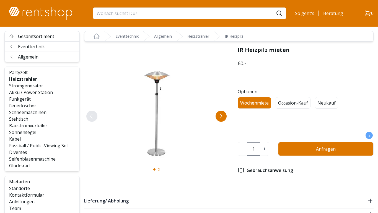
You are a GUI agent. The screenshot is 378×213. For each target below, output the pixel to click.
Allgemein (28, 57)
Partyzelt (18, 72)
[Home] (96, 36)
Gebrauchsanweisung (270, 170)
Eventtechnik (31, 47)
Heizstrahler (23, 79)
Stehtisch (18, 119)
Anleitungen (22, 202)
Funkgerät (20, 99)
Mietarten (19, 182)
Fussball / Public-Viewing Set (38, 146)
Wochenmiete (254, 103)
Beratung (333, 13)
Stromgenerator (26, 86)
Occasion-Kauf (293, 103)
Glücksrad (19, 166)
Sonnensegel (22, 132)
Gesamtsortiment (36, 36)
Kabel (15, 139)
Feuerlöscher (22, 106)
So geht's (304, 13)
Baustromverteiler (28, 126)
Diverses (18, 152)
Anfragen (326, 149)
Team (15, 208)
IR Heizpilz (234, 36)
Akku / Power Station (31, 92)
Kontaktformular (26, 195)
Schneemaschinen (27, 112)
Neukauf (326, 103)
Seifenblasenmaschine (32, 159)
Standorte (19, 188)
